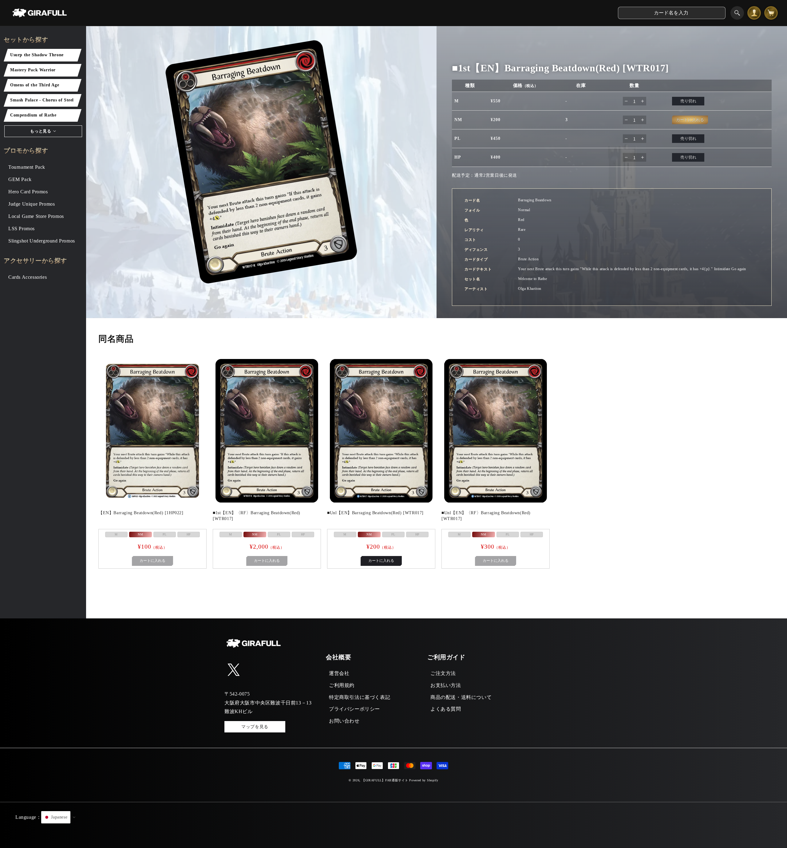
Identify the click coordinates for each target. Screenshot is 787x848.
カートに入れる (381, 560)
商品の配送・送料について (461, 697)
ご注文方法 (443, 673)
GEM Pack (20, 179)
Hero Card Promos (28, 191)
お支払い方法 (445, 685)
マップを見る (254, 726)
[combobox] (672, 13)
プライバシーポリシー (354, 709)
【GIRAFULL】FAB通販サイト (385, 780)
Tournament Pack (26, 167)
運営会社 (339, 673)
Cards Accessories (27, 277)
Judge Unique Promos (31, 204)
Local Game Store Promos (36, 216)
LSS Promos (21, 228)
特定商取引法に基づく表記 (359, 697)
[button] (393, 825)
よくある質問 (445, 709)
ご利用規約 (341, 685)
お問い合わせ (344, 721)
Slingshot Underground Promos (41, 240)
